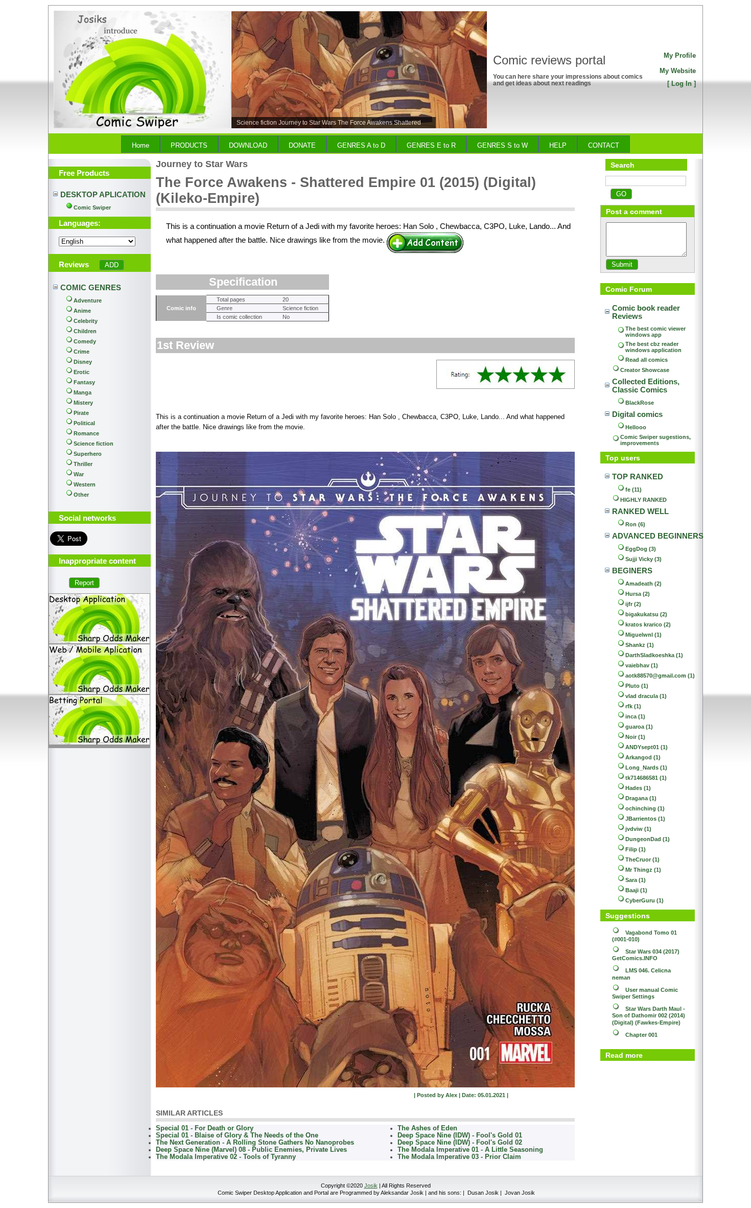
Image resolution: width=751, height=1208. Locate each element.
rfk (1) (633, 706)
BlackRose (639, 403)
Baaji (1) (636, 890)
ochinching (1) (645, 808)
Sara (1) (635, 880)
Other (81, 495)
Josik (371, 1185)
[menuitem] (140, 144)
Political (84, 423)
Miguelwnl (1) (643, 635)
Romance (86, 433)
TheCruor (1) (642, 859)
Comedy (85, 341)
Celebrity (86, 321)
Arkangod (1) (643, 757)
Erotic (81, 372)
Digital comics (637, 414)
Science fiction (93, 443)
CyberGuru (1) (644, 900)
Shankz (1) (639, 645)
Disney (83, 362)
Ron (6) (635, 524)
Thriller (83, 464)
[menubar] (375, 144)
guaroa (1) (639, 727)
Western (85, 484)
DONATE (302, 145)
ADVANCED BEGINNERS (657, 536)
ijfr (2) (633, 604)
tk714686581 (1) (646, 778)
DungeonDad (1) (647, 839)
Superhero (88, 454)
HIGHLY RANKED (643, 500)
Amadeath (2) (643, 583)
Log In (681, 83)
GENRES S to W (502, 145)
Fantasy (84, 382)
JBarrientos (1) (645, 819)
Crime (81, 352)
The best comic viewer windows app (656, 332)
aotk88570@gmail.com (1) (660, 675)
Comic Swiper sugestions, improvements (656, 440)
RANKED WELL (640, 511)
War (79, 474)
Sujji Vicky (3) (643, 559)
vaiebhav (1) (641, 665)
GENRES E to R (431, 145)
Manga (82, 392)
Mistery (83, 403)
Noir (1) (635, 737)
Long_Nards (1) (646, 767)
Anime (82, 311)
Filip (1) (635, 849)
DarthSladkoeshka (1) (654, 655)
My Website (678, 71)
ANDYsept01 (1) (646, 747)
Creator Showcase (644, 370)
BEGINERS (632, 571)
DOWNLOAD (248, 145)
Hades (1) (638, 788)
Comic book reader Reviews (647, 312)
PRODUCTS (189, 145)
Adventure (88, 300)
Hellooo (635, 427)
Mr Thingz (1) (643, 870)
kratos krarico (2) (648, 624)
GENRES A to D (361, 145)
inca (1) (635, 716)
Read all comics (646, 360)
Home (140, 145)
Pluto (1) (636, 686)
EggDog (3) (640, 549)
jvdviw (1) (638, 829)
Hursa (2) (637, 594)
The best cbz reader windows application (653, 347)
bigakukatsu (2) (646, 614)
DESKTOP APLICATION (103, 195)
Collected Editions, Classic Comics (647, 386)
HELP (558, 145)
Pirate (81, 413)
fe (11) (633, 489)
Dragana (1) (640, 798)
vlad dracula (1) (646, 696)
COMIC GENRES (90, 288)
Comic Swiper (92, 207)
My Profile (680, 55)
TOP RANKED (637, 477)
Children (85, 331)
